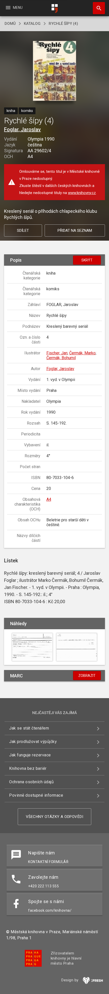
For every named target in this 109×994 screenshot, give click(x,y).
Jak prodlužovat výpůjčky (33, 741)
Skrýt (87, 260)
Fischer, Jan (56, 353)
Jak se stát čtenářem (29, 728)
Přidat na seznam (75, 230)
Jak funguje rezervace (30, 755)
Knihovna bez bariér (28, 768)
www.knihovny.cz (82, 192)
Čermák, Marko (82, 353)
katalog (32, 23)
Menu (14, 8)
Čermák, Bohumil (61, 357)
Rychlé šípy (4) (63, 23)
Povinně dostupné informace (36, 795)
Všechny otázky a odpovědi (54, 816)
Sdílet (23, 230)
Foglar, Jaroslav (22, 129)
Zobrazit (87, 676)
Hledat (97, 8)
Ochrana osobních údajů (31, 781)
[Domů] (54, 8)
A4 (48, 499)
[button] (54, 71)
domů (10, 23)
